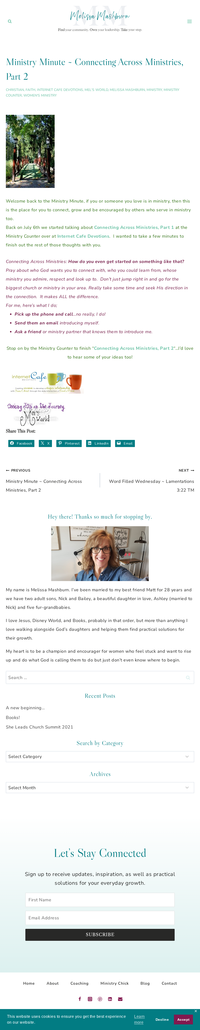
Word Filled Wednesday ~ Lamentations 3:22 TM (151, 480)
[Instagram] (90, 999)
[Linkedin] (110, 999)
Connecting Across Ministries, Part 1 (134, 227)
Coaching (79, 983)
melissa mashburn (127, 89)
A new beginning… (25, 708)
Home (29, 983)
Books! (13, 717)
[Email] (120, 999)
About (53, 983)
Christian (15, 89)
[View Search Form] (10, 21)
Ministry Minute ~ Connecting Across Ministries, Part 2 (44, 480)
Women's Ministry (40, 95)
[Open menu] (189, 21)
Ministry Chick (114, 983)
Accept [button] (183, 1019)
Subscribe (100, 934)
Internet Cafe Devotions (60, 89)
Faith (30, 89)
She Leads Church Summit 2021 (39, 727)
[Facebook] (79, 999)
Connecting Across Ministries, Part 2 (134, 348)
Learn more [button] (139, 1019)
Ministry (154, 89)
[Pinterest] (100, 999)
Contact (169, 983)
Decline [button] (162, 1019)
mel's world (96, 89)
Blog (145, 983)
